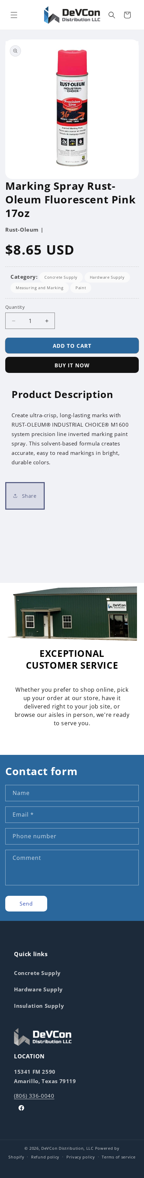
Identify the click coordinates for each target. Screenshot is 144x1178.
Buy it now (72, 365)
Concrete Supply (61, 277)
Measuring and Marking (40, 287)
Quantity (15, 307)
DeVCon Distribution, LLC (67, 1148)
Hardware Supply (107, 277)
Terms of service (118, 1157)
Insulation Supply (39, 1005)
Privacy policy (80, 1157)
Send (26, 903)
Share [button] (28, 496)
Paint (80, 287)
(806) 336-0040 (34, 1095)
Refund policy (45, 1157)
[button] (14, 15)
